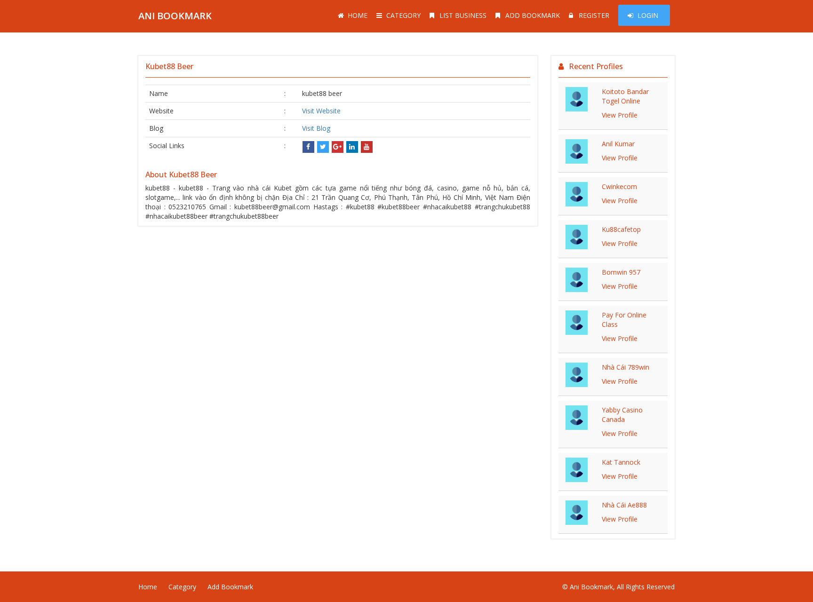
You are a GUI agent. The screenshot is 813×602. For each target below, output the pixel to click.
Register (594, 15)
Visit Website (321, 110)
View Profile (620, 115)
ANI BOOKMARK (175, 15)
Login (648, 15)
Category (403, 15)
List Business (462, 15)
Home (357, 15)
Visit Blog (316, 128)
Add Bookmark (532, 15)
